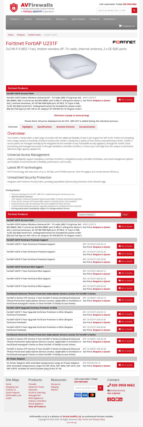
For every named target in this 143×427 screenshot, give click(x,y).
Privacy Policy (99, 419)
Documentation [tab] (87, 126)
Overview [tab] (12, 126)
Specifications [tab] (44, 126)
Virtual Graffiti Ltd (72, 416)
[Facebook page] (109, 400)
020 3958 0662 (129, 4)
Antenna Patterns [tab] (65, 126)
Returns (54, 389)
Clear (125, 214)
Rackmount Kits (43, 19)
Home (11, 34)
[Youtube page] (117, 400)
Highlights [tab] (27, 126)
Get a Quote (126, 99)
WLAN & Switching (36, 392)
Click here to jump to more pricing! (71, 115)
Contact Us (94, 19)
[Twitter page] (113, 400)
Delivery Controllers (37, 401)
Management (34, 395)
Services (28, 19)
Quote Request (78, 19)
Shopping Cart (128, 26)
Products (14, 19)
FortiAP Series (34, 34)
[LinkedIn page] (120, 400)
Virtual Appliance (35, 403)
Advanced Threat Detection (36, 388)
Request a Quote (101, 100)
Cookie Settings (71, 423)
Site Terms (83, 419)
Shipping (55, 387)
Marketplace (109, 19)
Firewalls (32, 384)
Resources (61, 19)
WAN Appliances (35, 398)
